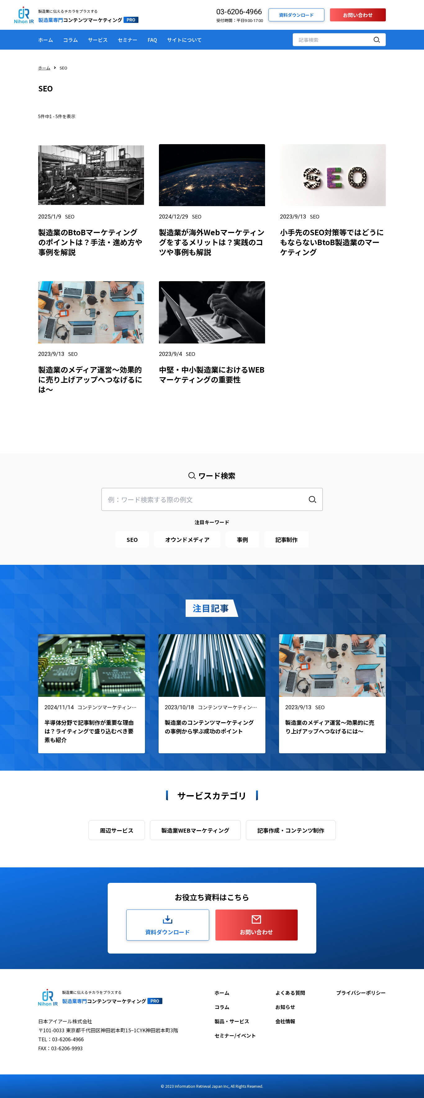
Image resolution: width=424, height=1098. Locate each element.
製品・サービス (231, 1021)
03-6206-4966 (239, 11)
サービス (98, 39)
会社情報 (285, 1021)
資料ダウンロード (296, 15)
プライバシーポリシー (361, 992)
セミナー (128, 39)
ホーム (45, 39)
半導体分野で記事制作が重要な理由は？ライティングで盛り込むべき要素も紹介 (89, 731)
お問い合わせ (358, 15)
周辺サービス (116, 830)
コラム (70, 39)
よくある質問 (290, 992)
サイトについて (184, 39)
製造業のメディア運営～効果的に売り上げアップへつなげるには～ (329, 726)
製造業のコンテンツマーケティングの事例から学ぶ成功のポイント (209, 726)
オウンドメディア (187, 539)
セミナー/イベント (235, 1035)
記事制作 (286, 539)
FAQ (152, 39)
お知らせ (285, 1007)
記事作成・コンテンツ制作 (290, 830)
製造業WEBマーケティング (195, 830)
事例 (242, 539)
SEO (69, 216)
